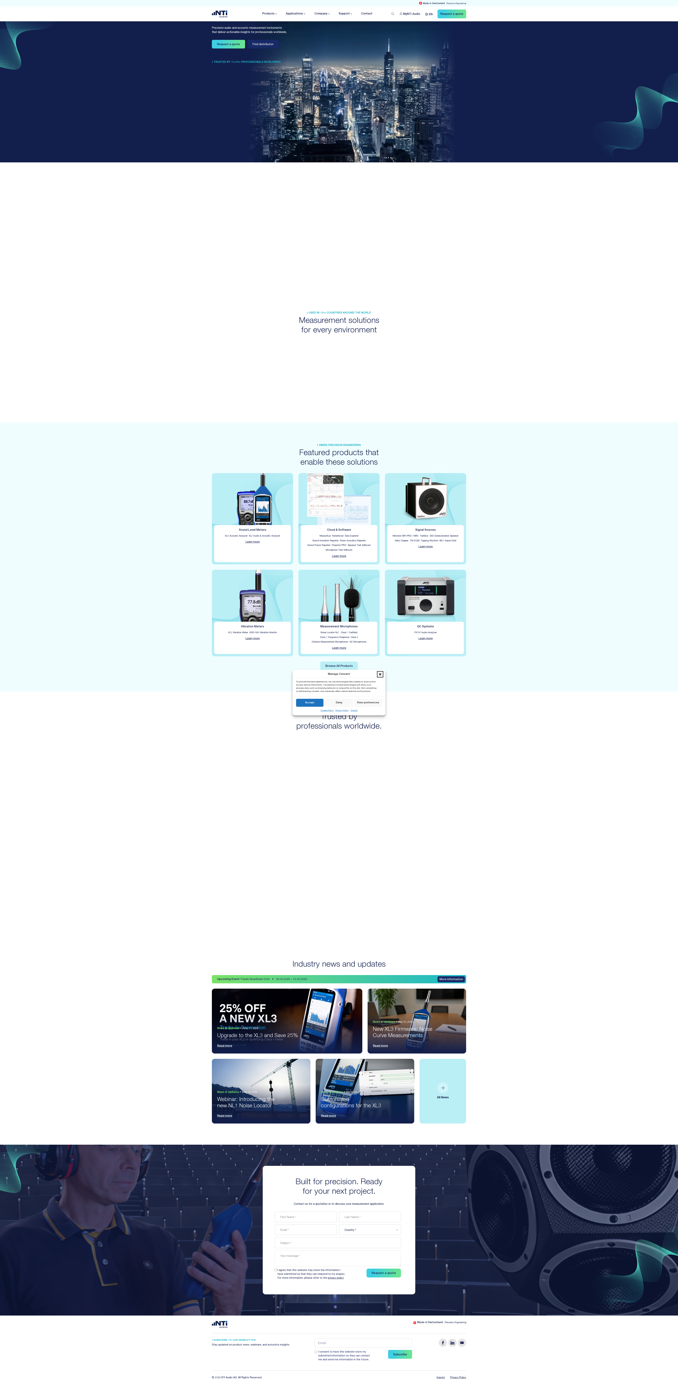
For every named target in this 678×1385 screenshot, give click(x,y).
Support (344, 14)
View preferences (368, 702)
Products (268, 14)
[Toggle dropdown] (276, 14)
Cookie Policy (327, 711)
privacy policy (336, 1278)
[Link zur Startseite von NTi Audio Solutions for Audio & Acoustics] (219, 14)
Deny (339, 702)
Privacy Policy (342, 711)
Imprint (354, 711)
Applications (294, 14)
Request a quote (228, 44)
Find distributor (262, 44)
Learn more (252, 542)
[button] (380, 674)
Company (320, 14)
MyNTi (411, 14)
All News (443, 1097)
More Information (451, 979)
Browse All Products (339, 666)
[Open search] (393, 14)
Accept (309, 702)
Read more (224, 1046)
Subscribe (400, 1354)
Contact (366, 14)
